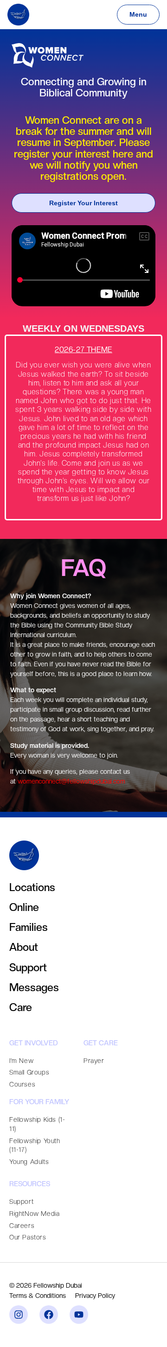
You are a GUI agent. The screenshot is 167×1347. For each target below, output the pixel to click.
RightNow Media (34, 1213)
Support (28, 967)
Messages (34, 987)
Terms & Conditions (37, 1295)
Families (28, 927)
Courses (22, 1084)
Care (20, 1007)
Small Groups (29, 1072)
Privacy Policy (95, 1295)
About (23, 947)
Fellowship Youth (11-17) (34, 1145)
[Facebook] (48, 1314)
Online (24, 907)
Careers (21, 1225)
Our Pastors (27, 1237)
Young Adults (29, 1161)
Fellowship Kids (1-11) (37, 1124)
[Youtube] (79, 1314)
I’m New (21, 1060)
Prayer (94, 1060)
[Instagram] (18, 1314)
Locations (32, 887)
